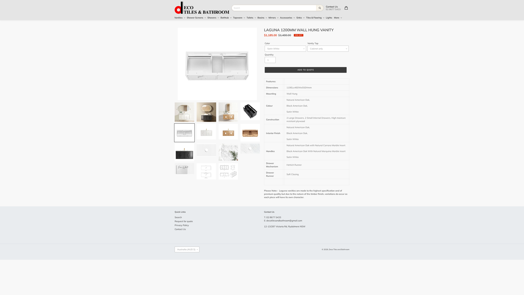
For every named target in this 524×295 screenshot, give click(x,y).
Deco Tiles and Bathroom (339, 249)
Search (178, 217)
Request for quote (184, 221)
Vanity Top (312, 43)
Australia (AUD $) (186, 249)
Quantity (269, 54)
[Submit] (319, 8)
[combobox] (274, 8)
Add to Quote (305, 70)
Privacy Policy (182, 225)
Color (267, 43)
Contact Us (180, 229)
